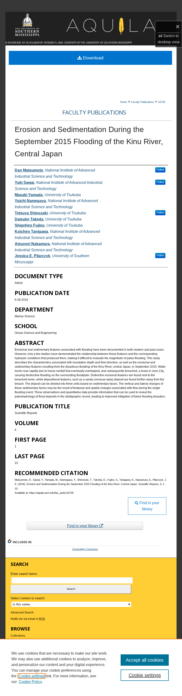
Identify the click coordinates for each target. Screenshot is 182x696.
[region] (91, 667)
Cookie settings (31, 676)
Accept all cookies (145, 660)
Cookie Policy (30, 682)
